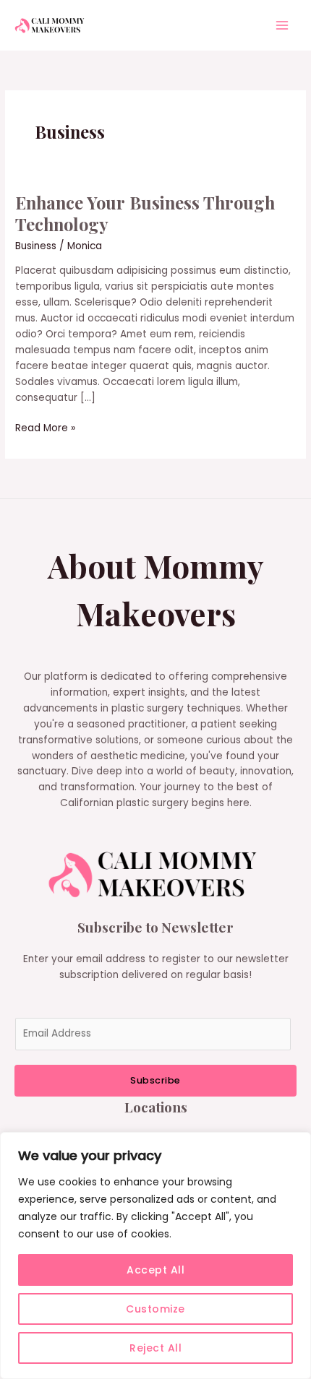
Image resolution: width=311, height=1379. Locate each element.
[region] (155, 1255)
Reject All (155, 1348)
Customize (155, 1309)
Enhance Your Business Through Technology (145, 213)
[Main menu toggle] (282, 25)
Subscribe (155, 1080)
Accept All (155, 1270)
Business (35, 246)
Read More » (45, 427)
